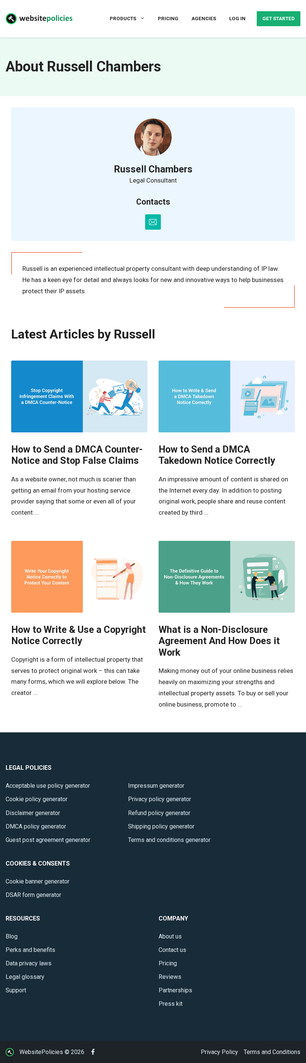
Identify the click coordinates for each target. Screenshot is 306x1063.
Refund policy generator (159, 813)
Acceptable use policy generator (48, 785)
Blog (12, 936)
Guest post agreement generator (48, 839)
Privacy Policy (219, 1052)
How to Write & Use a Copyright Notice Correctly (78, 635)
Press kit (170, 1003)
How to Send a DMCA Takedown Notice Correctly (217, 455)
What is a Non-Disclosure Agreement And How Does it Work (219, 641)
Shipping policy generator (161, 826)
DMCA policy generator (36, 826)
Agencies (203, 18)
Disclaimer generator (33, 813)
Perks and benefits (30, 949)
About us (170, 936)
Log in (237, 18)
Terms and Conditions (272, 1052)
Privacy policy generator (159, 799)
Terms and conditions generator (169, 839)
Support (16, 990)
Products (123, 18)
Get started (278, 18)
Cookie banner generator (37, 881)
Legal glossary (25, 976)
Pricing (168, 18)
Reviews (170, 976)
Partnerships (175, 990)
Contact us (172, 949)
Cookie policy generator (37, 799)
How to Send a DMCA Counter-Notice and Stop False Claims (77, 455)
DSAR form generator (33, 894)
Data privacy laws (28, 963)
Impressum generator (156, 785)
